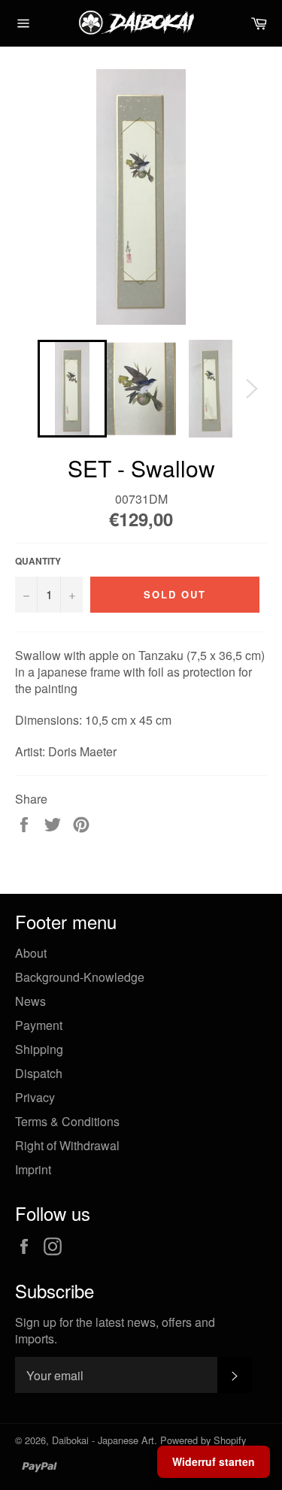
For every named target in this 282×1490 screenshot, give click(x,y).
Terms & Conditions (67, 1121)
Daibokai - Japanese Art (103, 1440)
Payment (38, 1025)
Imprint (33, 1169)
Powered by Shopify (203, 1440)
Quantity (38, 561)
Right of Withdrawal (67, 1145)
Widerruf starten (213, 1461)
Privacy (35, 1097)
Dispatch (38, 1073)
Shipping (39, 1049)
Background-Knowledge (79, 977)
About (31, 953)
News (30, 1001)
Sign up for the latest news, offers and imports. (115, 1330)
